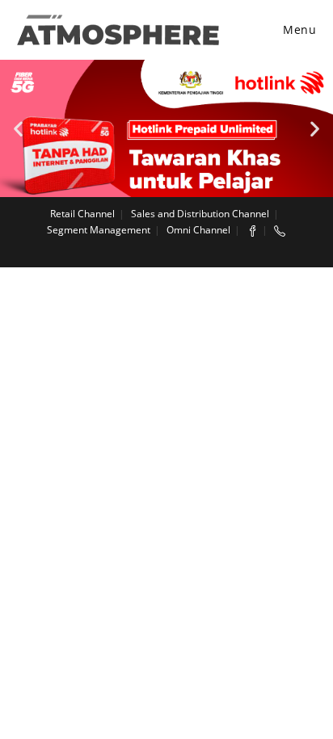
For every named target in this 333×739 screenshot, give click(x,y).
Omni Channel (198, 230)
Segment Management (98, 230)
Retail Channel (82, 213)
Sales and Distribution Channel (200, 213)
